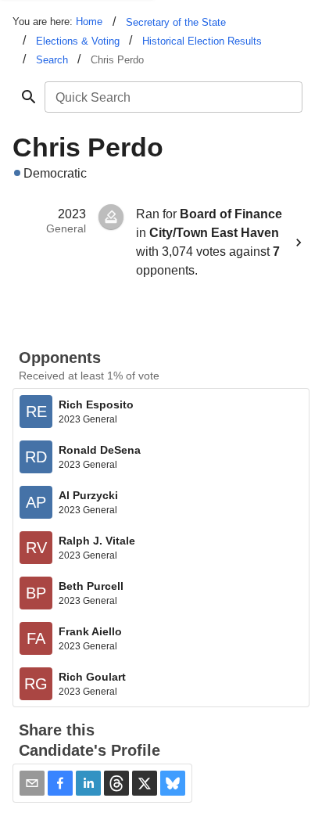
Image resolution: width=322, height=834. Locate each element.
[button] (60, 783)
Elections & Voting (78, 41)
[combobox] (172, 97)
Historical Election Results (202, 41)
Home (89, 21)
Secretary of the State (176, 22)
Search (52, 60)
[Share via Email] (32, 783)
